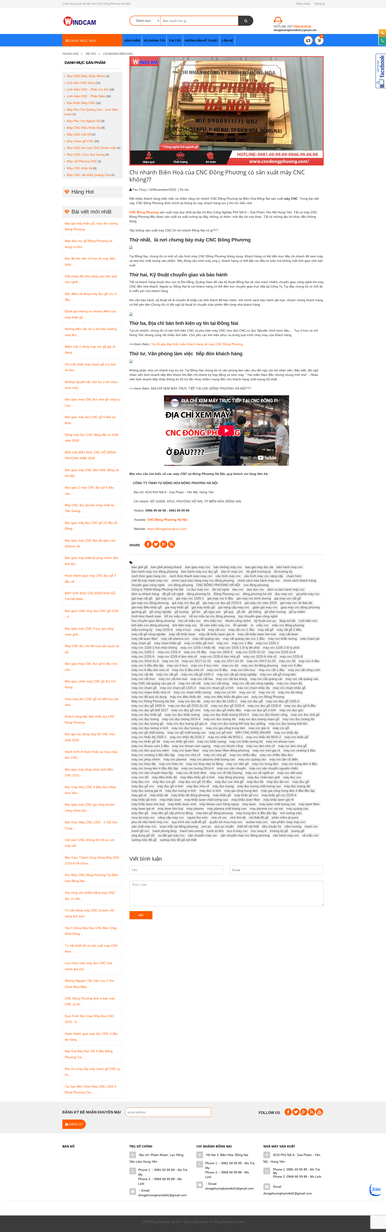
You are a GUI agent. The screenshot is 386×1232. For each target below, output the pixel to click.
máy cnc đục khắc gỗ (147, 714)
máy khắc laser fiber (245, 799)
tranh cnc (311, 826)
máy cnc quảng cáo (252, 759)
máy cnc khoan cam (280, 741)
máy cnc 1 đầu (242, 643)
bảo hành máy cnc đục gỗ (199, 571)
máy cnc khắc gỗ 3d (146, 741)
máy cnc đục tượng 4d (219, 719)
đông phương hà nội (257, 594)
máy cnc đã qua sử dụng (149, 697)
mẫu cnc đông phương (288, 625)
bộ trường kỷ (283, 571)
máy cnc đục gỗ (251, 701)
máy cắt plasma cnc (175, 638)
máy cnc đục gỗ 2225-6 (227, 705)
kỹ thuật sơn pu (265, 620)
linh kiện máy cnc (184, 625)
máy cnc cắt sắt (189, 683)
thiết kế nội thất (248, 826)
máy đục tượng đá (297, 786)
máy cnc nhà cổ (189, 755)
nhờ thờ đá (238, 817)
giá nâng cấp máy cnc (233, 607)
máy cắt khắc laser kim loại (257, 634)
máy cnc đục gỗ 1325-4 (282, 701)
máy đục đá (255, 781)
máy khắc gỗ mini (144, 799)
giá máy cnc (164, 598)
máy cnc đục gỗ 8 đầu (300, 705)
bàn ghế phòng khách (166, 567)
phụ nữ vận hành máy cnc (150, 822)
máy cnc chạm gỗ (144, 688)
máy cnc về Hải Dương (226, 773)
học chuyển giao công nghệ (257, 616)
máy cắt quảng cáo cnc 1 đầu (244, 638)
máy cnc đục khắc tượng (182, 714)
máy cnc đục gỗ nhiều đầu (222, 710)
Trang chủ (70, 53)
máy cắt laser (288, 634)
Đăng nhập (303, 3)
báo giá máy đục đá (259, 567)
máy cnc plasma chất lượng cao (212, 759)
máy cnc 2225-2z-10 (250, 652)
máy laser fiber (309, 804)
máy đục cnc (140, 781)
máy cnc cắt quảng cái (266, 679)
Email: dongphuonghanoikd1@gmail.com (162, 1193)
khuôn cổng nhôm (238, 620)
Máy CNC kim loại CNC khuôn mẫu (91, 148)
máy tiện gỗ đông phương (214, 813)
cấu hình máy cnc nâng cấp (263, 576)
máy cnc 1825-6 (221, 652)
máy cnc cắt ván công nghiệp (253, 683)
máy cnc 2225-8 (291, 656)
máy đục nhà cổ (198, 786)
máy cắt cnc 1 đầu (241, 629)
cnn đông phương (256, 585)
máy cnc (223, 643)
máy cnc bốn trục (243, 670)
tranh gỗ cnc (140, 831)
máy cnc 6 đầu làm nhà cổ (150, 670)
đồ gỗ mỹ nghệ (173, 594)
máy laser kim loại (170, 808)
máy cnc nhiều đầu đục (276, 755)
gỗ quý (228, 612)
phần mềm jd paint (285, 817)
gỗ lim (196, 612)
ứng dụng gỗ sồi (143, 835)
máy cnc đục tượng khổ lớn (288, 723)
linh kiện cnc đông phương (150, 625)
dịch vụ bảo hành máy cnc (285, 589)
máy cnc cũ (267, 692)
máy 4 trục (183, 629)
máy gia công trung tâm (241, 790)
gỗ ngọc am (212, 612)
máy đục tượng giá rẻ (147, 790)
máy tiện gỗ (140, 813)
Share (134, 545)
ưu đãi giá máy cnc (171, 835)
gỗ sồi (241, 612)
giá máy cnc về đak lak (296, 603)
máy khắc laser (170, 799)
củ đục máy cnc (198, 589)
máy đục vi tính (210, 790)
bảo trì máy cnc (232, 571)
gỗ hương (182, 612)
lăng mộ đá (287, 620)
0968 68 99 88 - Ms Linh (160, 1181)
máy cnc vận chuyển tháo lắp (152, 773)
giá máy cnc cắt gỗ (287, 598)
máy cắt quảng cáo (206, 638)
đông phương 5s (198, 594)
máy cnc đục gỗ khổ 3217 (150, 710)
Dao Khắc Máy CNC (81, 103)
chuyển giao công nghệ (148, 585)
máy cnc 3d (287, 661)
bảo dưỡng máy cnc (228, 567)
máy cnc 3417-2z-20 (261, 661)
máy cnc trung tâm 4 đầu (299, 764)
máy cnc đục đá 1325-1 (220, 701)
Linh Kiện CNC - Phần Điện (86, 96)
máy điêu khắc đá (164, 777)
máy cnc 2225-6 (143, 656)
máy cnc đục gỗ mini (185, 710)
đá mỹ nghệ (220, 589)
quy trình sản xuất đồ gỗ (189, 822)
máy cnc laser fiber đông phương (225, 750)
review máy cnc (257, 822)
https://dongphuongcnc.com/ (167, 529)
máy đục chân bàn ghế (264, 777)
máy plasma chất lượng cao (226, 808)
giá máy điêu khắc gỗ (147, 607)
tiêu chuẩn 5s (271, 826)
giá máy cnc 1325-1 (190, 598)
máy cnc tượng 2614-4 (197, 768)
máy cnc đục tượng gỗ (147, 723)
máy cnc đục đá (189, 701)
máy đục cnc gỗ (164, 781)
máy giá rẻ (139, 795)
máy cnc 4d (230, 665)
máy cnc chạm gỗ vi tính (216, 688)
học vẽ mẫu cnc (189, 620)
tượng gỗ (297, 831)
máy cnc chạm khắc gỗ (289, 688)
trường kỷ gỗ (279, 831)
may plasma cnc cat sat (266, 808)
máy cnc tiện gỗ (237, 764)
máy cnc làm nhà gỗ (292, 746)
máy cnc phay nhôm (146, 759)
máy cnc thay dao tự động (204, 764)
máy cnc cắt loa (202, 679)
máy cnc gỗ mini (220, 732)
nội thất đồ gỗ (259, 817)
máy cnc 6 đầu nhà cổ (187, 670)
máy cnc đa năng (290, 692)
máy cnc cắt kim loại (173, 679)
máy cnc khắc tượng (211, 741)
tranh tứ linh (215, 831)
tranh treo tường (191, 831)
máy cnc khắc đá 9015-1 (225, 737)
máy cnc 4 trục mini (204, 665)
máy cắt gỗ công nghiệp (149, 634)
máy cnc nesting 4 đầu (299, 750)
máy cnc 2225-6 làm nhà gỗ (220, 656)
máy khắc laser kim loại (148, 804)
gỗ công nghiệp (160, 612)
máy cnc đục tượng (145, 719)
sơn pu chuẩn (224, 826)
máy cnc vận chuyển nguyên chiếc (273, 768)
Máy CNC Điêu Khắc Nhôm (86, 76)
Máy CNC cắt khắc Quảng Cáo (88, 175)
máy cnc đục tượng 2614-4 (181, 719)
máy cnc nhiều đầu (243, 755)
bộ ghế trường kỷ (258, 571)
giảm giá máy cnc (265, 607)
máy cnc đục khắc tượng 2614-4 (226, 714)
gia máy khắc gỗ (176, 607)
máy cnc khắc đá (286, 732)
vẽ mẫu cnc (310, 835)
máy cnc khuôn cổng (228, 746)
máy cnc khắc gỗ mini (178, 741)
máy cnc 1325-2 (143, 652)
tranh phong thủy (165, 831)
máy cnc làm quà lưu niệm (150, 750)
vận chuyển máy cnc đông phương (245, 835)
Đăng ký (320, 3)
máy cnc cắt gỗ (167, 674)
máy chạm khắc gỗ (167, 643)
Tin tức (91, 53)
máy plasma (195, 808)
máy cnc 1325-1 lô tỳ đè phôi (239, 647)
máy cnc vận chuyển (231, 768)
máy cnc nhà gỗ (215, 755)
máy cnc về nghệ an (259, 773)
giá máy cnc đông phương (150, 603)
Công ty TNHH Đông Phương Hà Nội (157, 589)
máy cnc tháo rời (171, 764)
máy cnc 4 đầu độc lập (148, 665)
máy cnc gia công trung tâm (225, 728)
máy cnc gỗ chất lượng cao (186, 732)
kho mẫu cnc (213, 620)
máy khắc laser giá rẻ (278, 799)
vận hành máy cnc (286, 835)
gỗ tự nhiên (297, 612)
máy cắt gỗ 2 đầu (289, 629)
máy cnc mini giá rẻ (266, 750)
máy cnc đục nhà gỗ (305, 714)
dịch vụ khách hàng (145, 594)
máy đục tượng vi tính (180, 790)
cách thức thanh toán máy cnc (191, 576)
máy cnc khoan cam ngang (191, 746)
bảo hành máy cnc (290, 567)
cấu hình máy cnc (228, 576)
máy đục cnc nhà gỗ (229, 781)
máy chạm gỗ (141, 643)
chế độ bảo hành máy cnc (150, 580)
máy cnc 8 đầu (217, 670)
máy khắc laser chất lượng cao (206, 799)
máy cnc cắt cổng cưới (304, 670)
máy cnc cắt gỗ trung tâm (278, 674)
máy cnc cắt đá (142, 674)
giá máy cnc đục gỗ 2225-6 (222, 603)
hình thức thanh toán (146, 616)
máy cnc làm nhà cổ (260, 746)
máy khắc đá (159, 795)
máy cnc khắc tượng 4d (246, 741)
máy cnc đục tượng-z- (187, 728)
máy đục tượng (223, 786)
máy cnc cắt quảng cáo (301, 679)
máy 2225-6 (164, 629)
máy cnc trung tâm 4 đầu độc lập (155, 768)
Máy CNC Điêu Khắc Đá (84, 127)
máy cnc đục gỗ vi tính (260, 710)
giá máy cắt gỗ (142, 598)
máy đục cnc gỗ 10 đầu (195, 781)
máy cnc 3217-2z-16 (228, 661)
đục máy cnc (284, 594)
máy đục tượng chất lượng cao (259, 786)
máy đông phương (231, 777)
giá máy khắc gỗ (203, 607)
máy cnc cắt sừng (216, 683)
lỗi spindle (240, 625)
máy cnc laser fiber (185, 750)
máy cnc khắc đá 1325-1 (149, 737)
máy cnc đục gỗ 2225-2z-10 (188, 705)
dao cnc (237, 589)
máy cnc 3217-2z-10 (196, 661)
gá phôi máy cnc (307, 594)
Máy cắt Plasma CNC (82, 161)
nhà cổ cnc (219, 817)
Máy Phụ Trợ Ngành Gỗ (84, 121)
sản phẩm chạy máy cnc (288, 822)
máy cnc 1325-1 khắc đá (197, 647)
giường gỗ (139, 612)
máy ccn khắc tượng (282, 638)
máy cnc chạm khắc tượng (192, 692)
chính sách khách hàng (299, 580)
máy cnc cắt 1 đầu (272, 670)
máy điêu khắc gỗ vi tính (197, 777)
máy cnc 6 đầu (291, 665)
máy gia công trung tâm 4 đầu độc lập (288, 790)
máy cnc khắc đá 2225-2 (187, 737)
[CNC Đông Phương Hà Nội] (80, 21)
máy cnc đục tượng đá (298, 719)
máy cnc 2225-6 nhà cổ (260, 656)
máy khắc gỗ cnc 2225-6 (279, 795)
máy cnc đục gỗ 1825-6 (148, 705)
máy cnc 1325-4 (169, 652)
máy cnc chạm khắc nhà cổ (151, 692)
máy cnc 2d (170, 661)
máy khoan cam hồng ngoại (219, 804)
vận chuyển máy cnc (202, 835)
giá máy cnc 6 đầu (220, 598)
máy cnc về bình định (191, 773)
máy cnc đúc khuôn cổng (269, 714)
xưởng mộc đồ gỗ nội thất (178, 840)
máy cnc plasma (175, 759)
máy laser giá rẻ (143, 808)
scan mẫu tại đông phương (179, 826)
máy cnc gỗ (281, 728)
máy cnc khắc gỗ (296, 737)
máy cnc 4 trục (177, 665)
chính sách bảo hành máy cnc (258, 580)
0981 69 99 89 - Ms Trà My (162, 1172)
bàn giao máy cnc (197, 567)
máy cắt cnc (216, 629)
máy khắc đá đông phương (190, 795)
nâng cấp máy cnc (171, 817)
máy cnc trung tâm (265, 764)
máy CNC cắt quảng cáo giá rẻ (153, 683)
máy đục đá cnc (278, 781)
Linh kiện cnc (308, 620)
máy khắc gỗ (222, 795)
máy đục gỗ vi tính (170, 786)
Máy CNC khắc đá (79, 168)
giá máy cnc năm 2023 (261, 603)
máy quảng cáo (297, 808)
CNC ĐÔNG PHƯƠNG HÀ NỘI (218, 585)
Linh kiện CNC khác (81, 83)
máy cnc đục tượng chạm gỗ (259, 719)
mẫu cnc (263, 625)
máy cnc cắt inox (143, 679)
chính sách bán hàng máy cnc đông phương (203, 580)
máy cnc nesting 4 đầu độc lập (153, 755)
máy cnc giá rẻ (259, 728)
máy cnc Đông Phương (268, 697)
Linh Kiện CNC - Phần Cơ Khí (88, 89)
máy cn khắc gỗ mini (198, 643)
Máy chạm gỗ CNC (80, 141)
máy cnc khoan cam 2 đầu (150, 746)
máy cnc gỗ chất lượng (148, 732)
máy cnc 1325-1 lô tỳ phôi (281, 647)
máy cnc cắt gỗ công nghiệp (237, 674)
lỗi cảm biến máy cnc (215, 625)
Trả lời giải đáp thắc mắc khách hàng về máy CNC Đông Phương (197, 344)
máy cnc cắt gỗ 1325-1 (197, 674)
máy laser (249, 804)
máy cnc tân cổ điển (283, 759)
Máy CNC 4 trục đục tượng (86, 154)
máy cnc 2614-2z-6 (145, 661)
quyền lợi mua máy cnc (226, 822)
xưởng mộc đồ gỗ (144, 840)
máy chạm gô (309, 638)
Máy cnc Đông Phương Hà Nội (153, 701)
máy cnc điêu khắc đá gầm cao (226, 697)
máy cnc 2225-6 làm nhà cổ (177, 656)
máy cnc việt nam (289, 773)
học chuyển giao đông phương (153, 620)
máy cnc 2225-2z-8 (282, 652)
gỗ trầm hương (275, 612)
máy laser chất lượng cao (277, 804)
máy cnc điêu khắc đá (185, 697)
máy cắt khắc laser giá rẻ (216, 634)
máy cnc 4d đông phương (259, 665)
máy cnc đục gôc (291, 710)
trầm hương (293, 826)
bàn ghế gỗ (140, 567)
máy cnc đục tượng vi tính (150, 728)
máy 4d (199, 629)
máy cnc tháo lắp (144, 764)
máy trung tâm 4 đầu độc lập (256, 813)
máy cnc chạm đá (289, 683)
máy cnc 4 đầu (309, 661)
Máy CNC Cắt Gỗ (79, 134)
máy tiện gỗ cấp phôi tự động (172, 813)
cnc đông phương (180, 585)
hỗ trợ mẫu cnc (175, 616)
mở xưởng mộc (291, 813)
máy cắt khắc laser (182, 634)
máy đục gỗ (300, 781)
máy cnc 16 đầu (195, 652)
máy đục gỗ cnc (143, 786)
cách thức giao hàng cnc (149, 576)
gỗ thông (255, 612)
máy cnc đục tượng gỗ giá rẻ (187, 723)
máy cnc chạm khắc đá (253, 688)
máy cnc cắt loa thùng (231, 679)
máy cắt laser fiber (145, 638)
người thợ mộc (197, 817)
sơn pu (206, 826)
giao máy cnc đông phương (300, 607)
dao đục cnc (255, 589)
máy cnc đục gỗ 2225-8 (264, 705)
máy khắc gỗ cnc (246, 795)
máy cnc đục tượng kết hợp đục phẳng (238, 723)
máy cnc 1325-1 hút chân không (154, 647)
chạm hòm (293, 576)
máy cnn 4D (140, 777)
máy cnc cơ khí (225, 692)
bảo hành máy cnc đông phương (155, 571)
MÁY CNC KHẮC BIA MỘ (253, 732)
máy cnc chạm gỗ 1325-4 (178, 688)
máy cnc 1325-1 (267, 643)
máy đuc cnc (292, 777)
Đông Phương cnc (226, 594)
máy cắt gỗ (265, 629)
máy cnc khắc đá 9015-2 (263, 737)
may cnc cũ (247, 692)
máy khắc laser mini (182, 804)
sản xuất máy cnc (144, 826)
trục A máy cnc (237, 831)
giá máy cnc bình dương (254, 598)
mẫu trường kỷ (142, 629)
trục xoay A (258, 831)
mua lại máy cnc (143, 817)
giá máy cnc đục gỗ (185, 603)
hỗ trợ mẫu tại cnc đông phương (212, 616)
